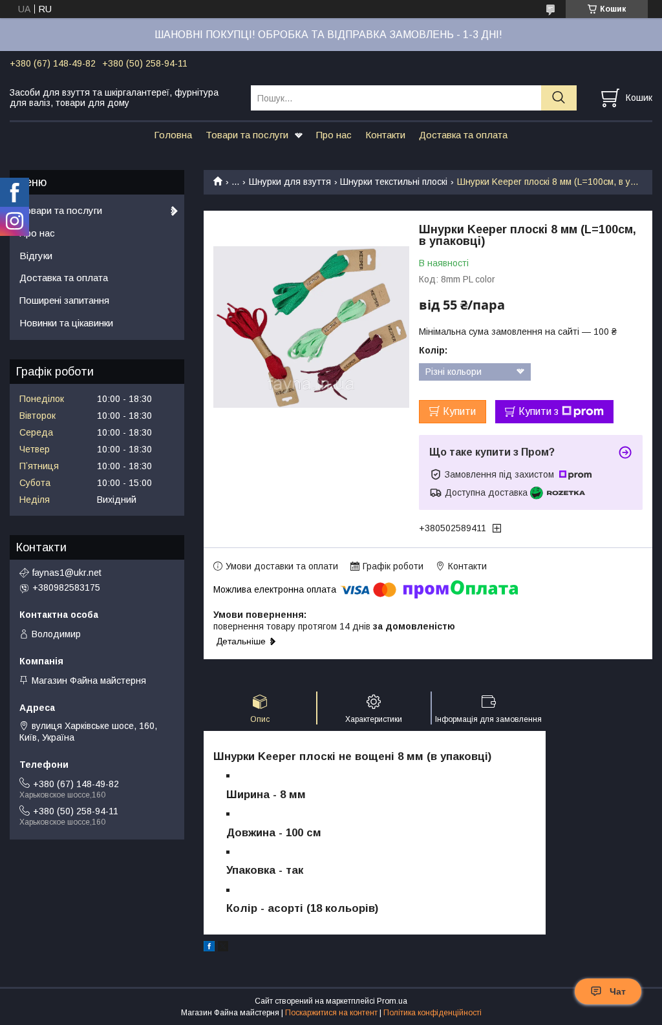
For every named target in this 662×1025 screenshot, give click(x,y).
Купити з (538, 411)
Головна (173, 134)
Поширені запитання (64, 300)
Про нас (334, 134)
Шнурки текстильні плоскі (393, 181)
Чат (618, 991)
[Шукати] (559, 98)
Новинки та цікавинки (66, 322)
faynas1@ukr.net (66, 572)
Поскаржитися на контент (331, 1012)
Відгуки (35, 255)
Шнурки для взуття (290, 181)
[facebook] (209, 948)
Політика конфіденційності (432, 1012)
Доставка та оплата (463, 134)
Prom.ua (392, 1001)
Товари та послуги (247, 134)
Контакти (385, 134)
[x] (223, 948)
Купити (459, 411)
